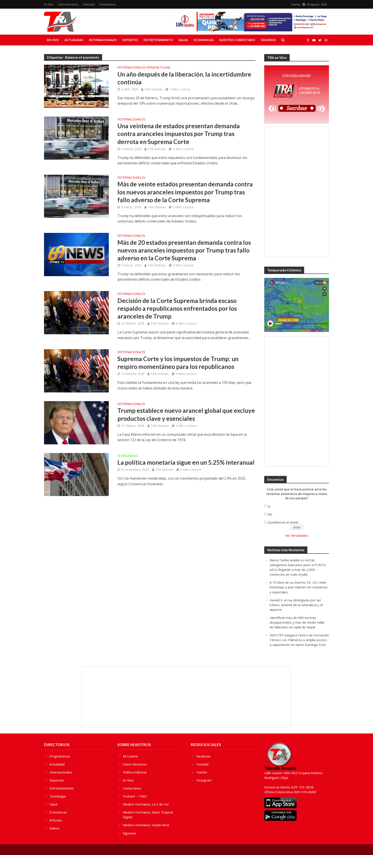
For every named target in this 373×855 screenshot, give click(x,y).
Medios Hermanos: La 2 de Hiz (146, 804)
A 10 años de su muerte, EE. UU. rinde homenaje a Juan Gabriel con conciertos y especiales (299, 587)
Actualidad (74, 40)
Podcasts (89, 4)
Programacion (59, 756)
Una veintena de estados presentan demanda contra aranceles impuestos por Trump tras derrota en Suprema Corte (178, 133)
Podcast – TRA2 (135, 796)
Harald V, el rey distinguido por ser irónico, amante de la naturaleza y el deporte (296, 605)
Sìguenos (129, 833)
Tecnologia (57, 796)
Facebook (203, 756)
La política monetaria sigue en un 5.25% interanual (185, 462)
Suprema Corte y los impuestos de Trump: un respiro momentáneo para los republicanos (178, 362)
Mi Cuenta (130, 756)
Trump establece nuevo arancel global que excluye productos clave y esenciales (186, 414)
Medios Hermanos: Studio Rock (146, 825)
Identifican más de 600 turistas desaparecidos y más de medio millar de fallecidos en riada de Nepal (297, 622)
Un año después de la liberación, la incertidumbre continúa (184, 78)
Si (269, 506)
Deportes (130, 40)
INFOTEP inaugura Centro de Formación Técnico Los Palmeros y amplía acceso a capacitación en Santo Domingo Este (299, 640)
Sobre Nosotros (68, 4)
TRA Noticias (153, 89)
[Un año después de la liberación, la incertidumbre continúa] (76, 85)
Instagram (204, 780)
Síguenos (268, 40)
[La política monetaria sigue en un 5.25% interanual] (76, 474)
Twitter (201, 772)
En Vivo (49, 4)
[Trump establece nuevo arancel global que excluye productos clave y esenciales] (76, 422)
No (270, 514)
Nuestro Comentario (237, 40)
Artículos (55, 820)
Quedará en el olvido (283, 522)
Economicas (204, 40)
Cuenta (295, 4)
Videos (54, 828)
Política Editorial (134, 772)
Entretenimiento (158, 40)
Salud (183, 40)
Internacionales (103, 40)
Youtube (202, 764)
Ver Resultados (296, 535)
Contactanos (107, 4)
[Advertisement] (296, 192)
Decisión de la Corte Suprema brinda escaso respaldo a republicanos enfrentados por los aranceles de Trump (177, 308)
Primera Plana (158, 67)
